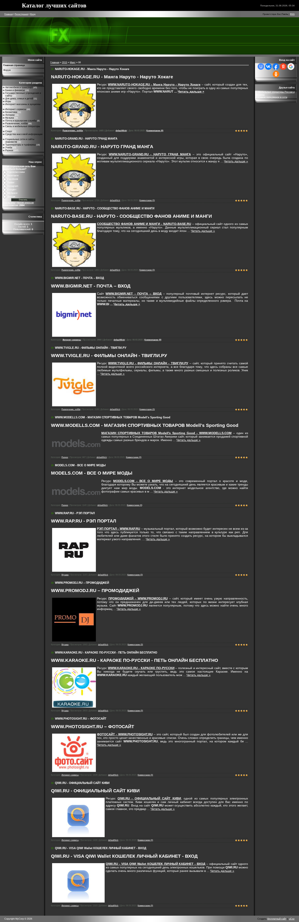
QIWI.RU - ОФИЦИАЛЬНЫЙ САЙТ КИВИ (82, 783)
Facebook (12, 179)
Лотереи (9, 115)
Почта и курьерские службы (21, 120)
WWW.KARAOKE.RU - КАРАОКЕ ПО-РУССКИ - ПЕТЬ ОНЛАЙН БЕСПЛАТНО (106, 652)
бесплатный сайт (276, 918)
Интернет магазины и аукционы (22, 104)
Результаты (8, 202)
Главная (8, 14)
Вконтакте (13, 175)
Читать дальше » (191, 91)
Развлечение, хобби (16, 123)
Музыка (9, 117)
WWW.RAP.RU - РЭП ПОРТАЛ (75, 513)
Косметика (11, 112)
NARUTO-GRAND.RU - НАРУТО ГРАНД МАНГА (86, 138)
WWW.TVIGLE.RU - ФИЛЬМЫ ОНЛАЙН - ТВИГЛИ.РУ (90, 347)
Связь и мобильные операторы (22, 126)
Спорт (8, 131)
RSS (292, 14)
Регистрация (21, 14)
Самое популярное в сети (272, 97)
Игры (8, 101)
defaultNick (121, 131)
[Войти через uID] (261, 66)
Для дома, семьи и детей (19, 98)
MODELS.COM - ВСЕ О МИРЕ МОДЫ (80, 465)
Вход (32, 14)
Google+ (11, 189)
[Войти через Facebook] (276, 66)
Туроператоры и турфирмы (20, 144)
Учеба (8, 147)
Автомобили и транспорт (19, 87)
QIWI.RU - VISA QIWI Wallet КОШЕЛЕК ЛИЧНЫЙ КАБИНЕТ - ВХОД (100, 848)
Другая (11, 196)
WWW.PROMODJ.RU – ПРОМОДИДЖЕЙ (82, 582)
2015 (64, 62)
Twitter (10, 182)
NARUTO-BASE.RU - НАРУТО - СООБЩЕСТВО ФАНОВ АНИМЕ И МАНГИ (104, 208)
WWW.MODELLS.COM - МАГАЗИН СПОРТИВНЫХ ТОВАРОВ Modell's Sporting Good (112, 417)
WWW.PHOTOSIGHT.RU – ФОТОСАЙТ (80, 718)
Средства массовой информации (23, 134)
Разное (9, 150)
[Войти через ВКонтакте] (268, 66)
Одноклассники (16, 172)
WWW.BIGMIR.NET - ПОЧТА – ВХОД (79, 278)
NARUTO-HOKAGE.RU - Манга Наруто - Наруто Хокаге (92, 69)
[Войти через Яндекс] (283, 66)
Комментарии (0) (154, 131)
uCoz (292, 918)
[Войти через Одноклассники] (276, 74)
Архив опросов (25, 202)
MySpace (12, 193)
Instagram (12, 186)
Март (73, 62)
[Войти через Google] (290, 66)
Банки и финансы (15, 90)
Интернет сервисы (15, 109)
